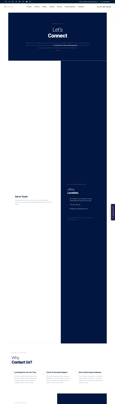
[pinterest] (23, 1)
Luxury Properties (70, 6)
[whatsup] (9, 1)
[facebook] (6, 1)
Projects (29, 6)
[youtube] (26, 1)
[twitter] (16, 1)
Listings (51, 6)
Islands (44, 6)
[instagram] (30, 1)
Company (81, 6)
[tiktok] (12, 1)
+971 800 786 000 (105, 7)
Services (59, 6)
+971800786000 (106, 1)
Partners (37, 6)
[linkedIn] (19, 1)
